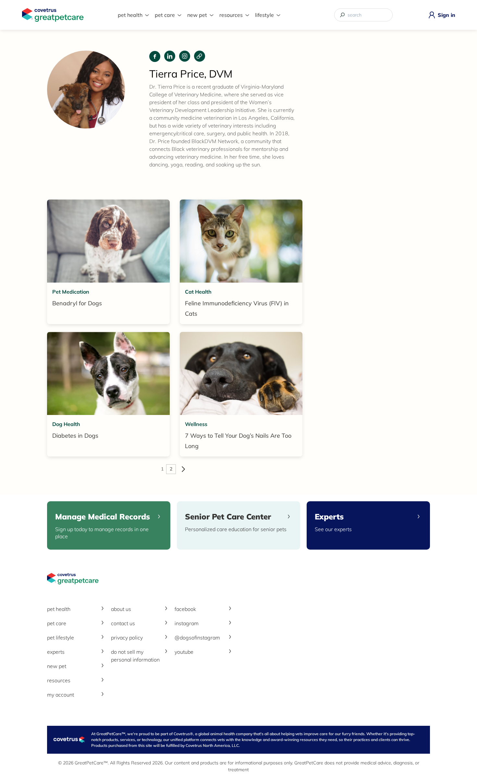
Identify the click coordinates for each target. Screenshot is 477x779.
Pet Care (165, 15)
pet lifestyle (60, 637)
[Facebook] (154, 56)
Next (183, 469)
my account (60, 694)
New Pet (197, 15)
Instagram (187, 623)
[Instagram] (184, 56)
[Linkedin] (169, 56)
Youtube (184, 652)
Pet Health (130, 15)
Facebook (185, 609)
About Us (121, 609)
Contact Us (123, 623)
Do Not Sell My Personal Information (135, 656)
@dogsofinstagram (197, 637)
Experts (56, 652)
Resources (231, 15)
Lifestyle (264, 15)
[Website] (199, 56)
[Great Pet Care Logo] (53, 15)
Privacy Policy (127, 637)
